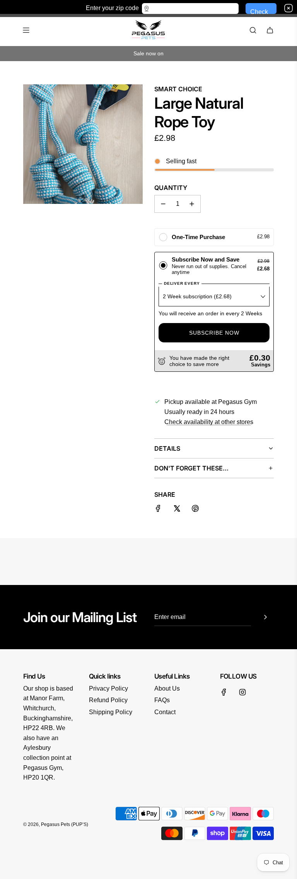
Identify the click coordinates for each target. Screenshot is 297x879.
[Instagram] (242, 692)
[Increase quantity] (191, 203)
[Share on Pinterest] (195, 510)
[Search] (252, 30)
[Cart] (269, 30)
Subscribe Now (214, 333)
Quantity (170, 188)
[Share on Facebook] (158, 510)
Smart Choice (178, 89)
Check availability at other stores (208, 422)
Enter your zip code (112, 7)
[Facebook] (223, 692)
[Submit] (265, 617)
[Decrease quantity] (163, 203)
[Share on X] (176, 510)
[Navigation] (25, 30)
